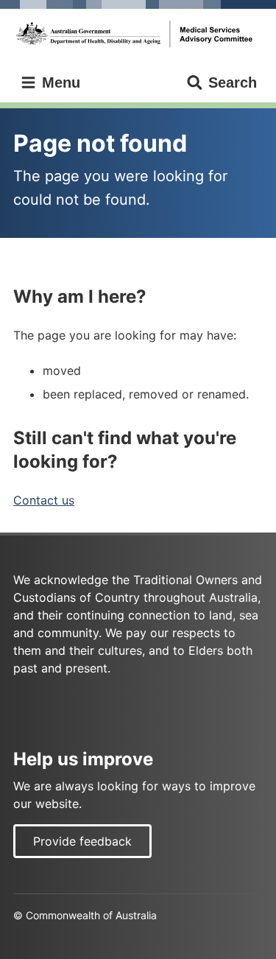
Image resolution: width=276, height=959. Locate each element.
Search (232, 82)
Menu (59, 82)
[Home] (138, 34)
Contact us (43, 500)
